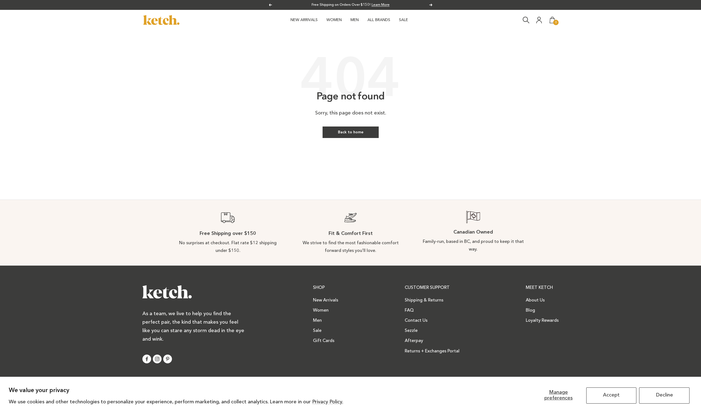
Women (321, 310)
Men (317, 320)
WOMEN (334, 20)
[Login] (539, 20)
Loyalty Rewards (542, 320)
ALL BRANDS (378, 20)
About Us (535, 300)
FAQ (409, 310)
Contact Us (416, 320)
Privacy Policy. (327, 401)
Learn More (381, 5)
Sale (317, 331)
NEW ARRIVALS (304, 20)
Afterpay (414, 341)
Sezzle (411, 331)
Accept (611, 395)
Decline (664, 395)
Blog (530, 310)
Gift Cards (323, 341)
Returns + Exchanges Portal (432, 351)
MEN (354, 20)
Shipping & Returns (424, 300)
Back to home (350, 132)
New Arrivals (325, 300)
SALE (403, 20)
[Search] (526, 20)
